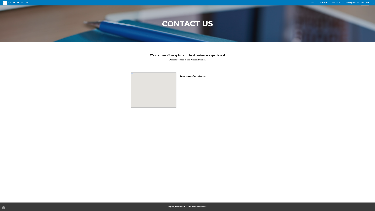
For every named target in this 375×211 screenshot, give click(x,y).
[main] (187, 24)
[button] (372, 2)
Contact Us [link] (365, 3)
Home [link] (313, 3)
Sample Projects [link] (336, 3)
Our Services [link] (322, 3)
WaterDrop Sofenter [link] (351, 3)
